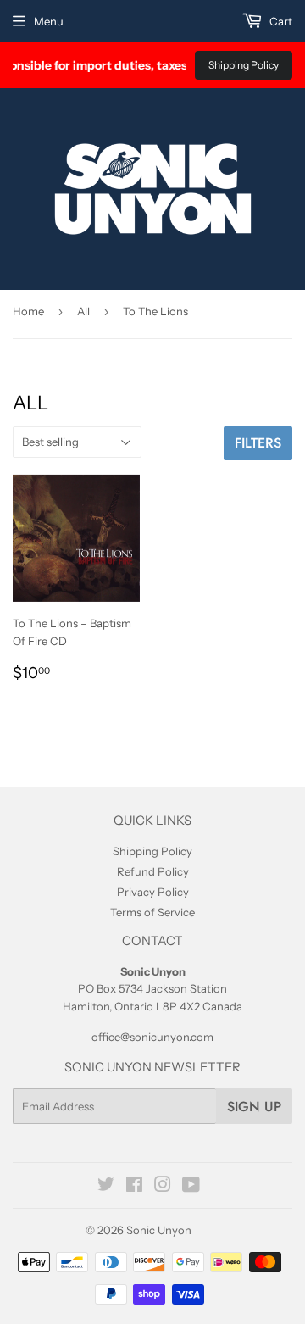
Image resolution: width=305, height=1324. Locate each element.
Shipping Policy (243, 64)
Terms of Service (152, 912)
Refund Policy (153, 871)
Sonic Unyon (158, 1230)
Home (28, 311)
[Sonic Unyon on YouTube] (191, 1186)
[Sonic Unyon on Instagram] (162, 1186)
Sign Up (254, 1106)
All (83, 311)
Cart (279, 21)
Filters (258, 443)
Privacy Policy (153, 891)
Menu (49, 21)
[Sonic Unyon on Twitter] (105, 1186)
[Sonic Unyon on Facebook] (134, 1186)
